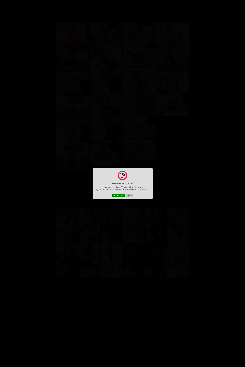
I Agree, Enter (118, 195)
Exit (129, 195)
